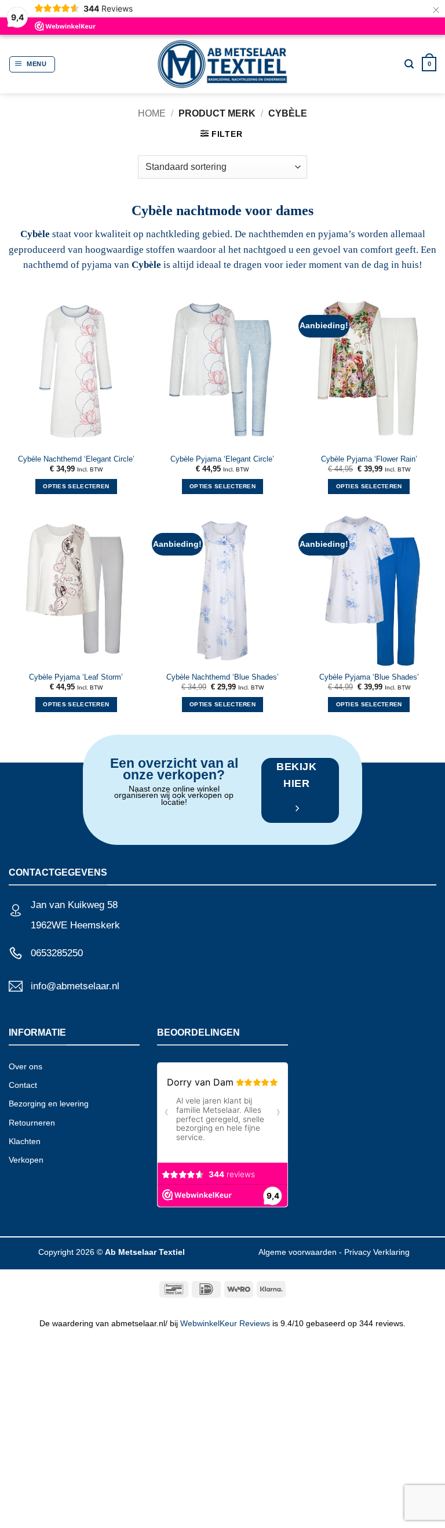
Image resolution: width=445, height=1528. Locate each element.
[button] (32, 64)
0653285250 (57, 953)
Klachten (25, 1141)
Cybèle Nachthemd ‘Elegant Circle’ (76, 459)
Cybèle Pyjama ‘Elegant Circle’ (222, 459)
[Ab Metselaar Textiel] (222, 64)
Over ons (25, 1066)
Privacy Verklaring (377, 1252)
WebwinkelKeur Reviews (225, 1323)
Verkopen (26, 1159)
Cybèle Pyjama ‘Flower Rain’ (369, 459)
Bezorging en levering (49, 1103)
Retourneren (32, 1122)
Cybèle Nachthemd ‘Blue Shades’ (222, 677)
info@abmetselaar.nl (75, 986)
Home (152, 113)
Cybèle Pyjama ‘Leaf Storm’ (76, 677)
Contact (23, 1085)
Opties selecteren (76, 486)
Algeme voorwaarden (297, 1252)
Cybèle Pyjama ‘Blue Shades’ (369, 677)
